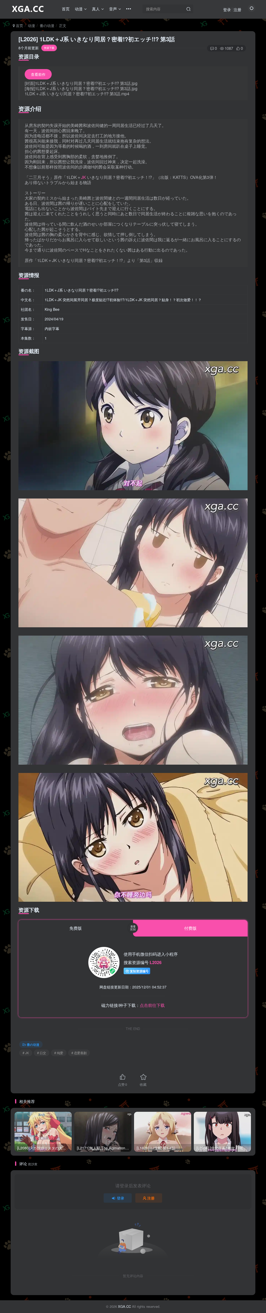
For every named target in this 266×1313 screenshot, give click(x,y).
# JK (26, 1053)
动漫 (79, 8)
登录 (227, 9)
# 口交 (41, 1053)
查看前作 (38, 74)
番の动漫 (47, 25)
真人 (96, 8)
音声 (113, 8)
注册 (237, 9)
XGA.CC (124, 1306)
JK (83, 177)
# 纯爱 (58, 1053)
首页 (66, 8)
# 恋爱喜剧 (79, 1053)
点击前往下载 (152, 1005)
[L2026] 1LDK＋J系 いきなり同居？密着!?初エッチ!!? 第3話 (96, 39)
